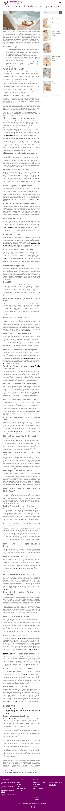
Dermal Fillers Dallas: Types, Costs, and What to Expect (56, 70)
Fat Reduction (36, 793)
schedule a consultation (12, 701)
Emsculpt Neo (36, 799)
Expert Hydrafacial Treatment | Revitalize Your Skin (17, 708)
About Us (19, 784)
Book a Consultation (21, 788)
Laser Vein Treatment (37, 795)
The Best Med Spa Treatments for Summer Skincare (56, 20)
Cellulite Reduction (37, 792)
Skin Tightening (36, 797)
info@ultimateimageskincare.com (56, 782)
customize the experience (9, 135)
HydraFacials (17, 568)
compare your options (25, 330)
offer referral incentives (27, 358)
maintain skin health (19, 431)
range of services (13, 564)
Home (18, 782)
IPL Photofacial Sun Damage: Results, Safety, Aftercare (56, 45)
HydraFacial (26, 78)
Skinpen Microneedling (38, 788)
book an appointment (32, 649)
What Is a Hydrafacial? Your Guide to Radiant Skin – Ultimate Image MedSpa (23, 710)
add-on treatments (19, 484)
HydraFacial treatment (8, 227)
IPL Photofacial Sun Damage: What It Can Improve (56, 58)
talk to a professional (18, 183)
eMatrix (35, 790)
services (18, 92)
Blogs (18, 786)
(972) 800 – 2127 (52, 784)
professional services (8, 541)
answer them (7, 589)
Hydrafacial (35, 786)
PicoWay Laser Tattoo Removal (39, 782)
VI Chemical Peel (36, 784)
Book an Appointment (21, 790)
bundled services (17, 342)
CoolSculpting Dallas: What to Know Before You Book (56, 33)
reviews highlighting (7, 270)
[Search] (60, 12)
